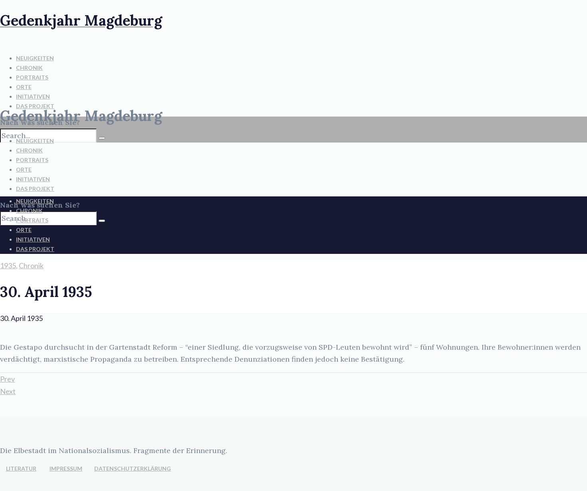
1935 (8, 265)
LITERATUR (21, 468)
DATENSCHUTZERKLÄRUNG (132, 468)
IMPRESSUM (66, 468)
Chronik (31, 265)
